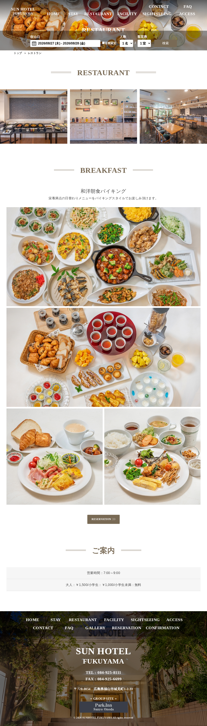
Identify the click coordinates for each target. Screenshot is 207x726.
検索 (165, 43)
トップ (18, 53)
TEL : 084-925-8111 (103, 672)
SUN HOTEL (23, 11)
